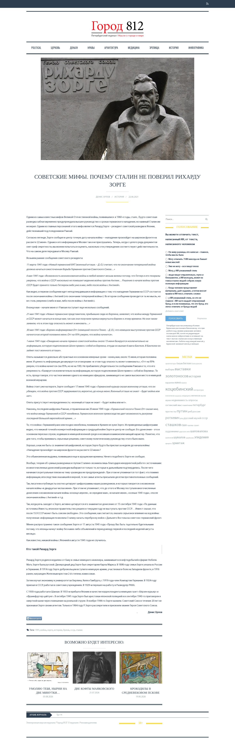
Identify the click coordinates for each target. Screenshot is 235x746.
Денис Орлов (103, 197)
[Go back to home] (117, 26)
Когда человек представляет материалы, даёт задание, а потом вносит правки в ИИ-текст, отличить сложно (185, 291)
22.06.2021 (133, 197)
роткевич (172, 418)
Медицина (134, 48)
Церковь (55, 48)
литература (199, 390)
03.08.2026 (48, 697)
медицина (186, 396)
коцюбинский (179, 389)
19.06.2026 (141, 697)
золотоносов (176, 376)
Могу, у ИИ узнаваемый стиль (182, 271)
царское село (184, 432)
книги (184, 383)
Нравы (91, 48)
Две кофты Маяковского (94, 688)
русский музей (192, 418)
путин (182, 411)
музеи (203, 396)
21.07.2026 (94, 693)
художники (172, 431)
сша (184, 425)
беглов (187, 363)
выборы (169, 369)
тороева (190, 425)
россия (196, 411)
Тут (58, 715)
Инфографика (196, 48)
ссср (72, 630)
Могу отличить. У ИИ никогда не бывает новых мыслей (186, 260)
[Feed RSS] (206, 4)
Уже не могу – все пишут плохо (183, 266)
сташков (173, 425)
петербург (199, 405)
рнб (190, 411)
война (43, 630)
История (174, 48)
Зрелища (154, 48)
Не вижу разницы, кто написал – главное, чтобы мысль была (187, 253)
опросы (193, 400)
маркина (178, 396)
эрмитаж (178, 443)
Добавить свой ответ (174, 311)
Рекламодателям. (88, 723)
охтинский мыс (173, 405)
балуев (179, 364)
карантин (169, 383)
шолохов (169, 438)
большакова (196, 364)
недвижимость (180, 400)
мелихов (195, 396)
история (58, 630)
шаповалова (199, 431)
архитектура (170, 364)
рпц (181, 418)
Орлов (66, 630)
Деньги (74, 48)
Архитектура (111, 48)
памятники (187, 405)
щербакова (190, 438)
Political (36, 48)
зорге (50, 630)
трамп (196, 425)
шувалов (179, 437)
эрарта (168, 444)
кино (178, 382)
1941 (37, 630)
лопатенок (170, 396)
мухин (168, 400)
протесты (170, 411)
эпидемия (201, 437)
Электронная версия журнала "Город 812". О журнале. (52, 723)
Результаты (202, 319)
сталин (79, 630)
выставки (183, 369)
